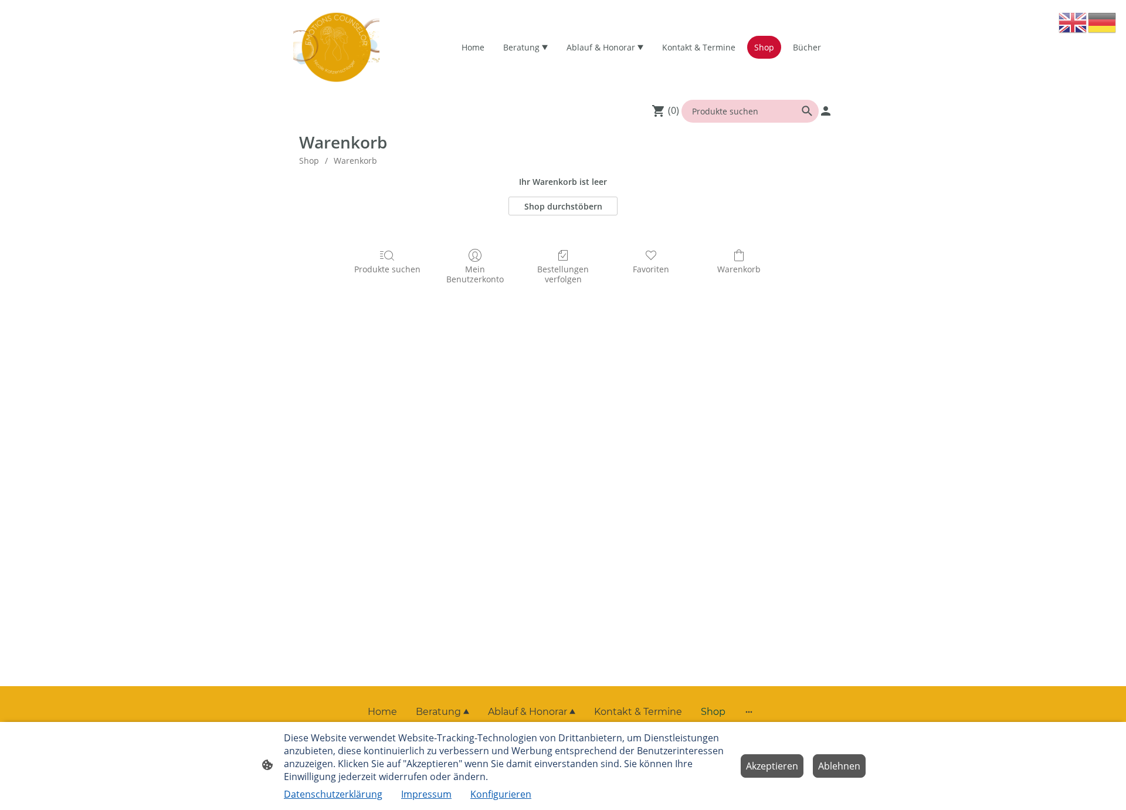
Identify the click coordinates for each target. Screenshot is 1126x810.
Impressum (426, 794)
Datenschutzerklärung (333, 794)
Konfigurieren (500, 794)
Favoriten (651, 269)
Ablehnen (839, 766)
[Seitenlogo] (336, 47)
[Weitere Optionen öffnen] (749, 712)
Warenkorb (355, 160)
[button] (1073, 22)
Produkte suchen (387, 269)
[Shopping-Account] (826, 111)
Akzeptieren (772, 766)
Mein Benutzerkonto (475, 274)
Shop (309, 160)
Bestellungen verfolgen (563, 274)
